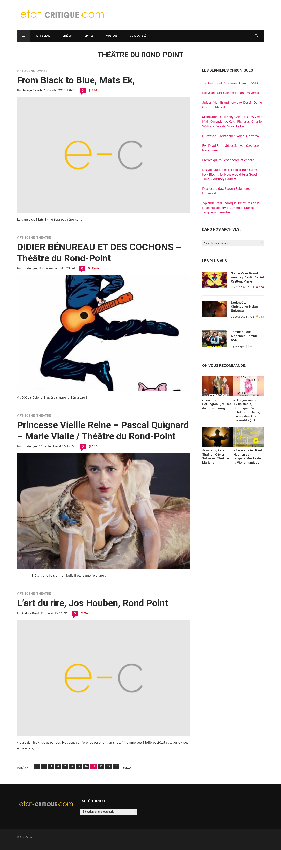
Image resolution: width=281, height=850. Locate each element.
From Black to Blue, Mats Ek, (76, 80)
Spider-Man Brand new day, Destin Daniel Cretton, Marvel (247, 277)
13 (108, 766)
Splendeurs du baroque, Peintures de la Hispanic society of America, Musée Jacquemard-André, (230, 207)
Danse (41, 70)
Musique (111, 35)
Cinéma (67, 35)
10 (86, 766)
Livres (89, 35)
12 (101, 766)
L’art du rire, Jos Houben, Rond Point (92, 603)
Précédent (23, 768)
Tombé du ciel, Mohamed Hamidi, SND (230, 83)
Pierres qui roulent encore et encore (228, 160)
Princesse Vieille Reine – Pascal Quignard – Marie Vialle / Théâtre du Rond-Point (103, 431)
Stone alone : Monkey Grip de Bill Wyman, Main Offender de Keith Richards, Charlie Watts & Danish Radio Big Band (232, 121)
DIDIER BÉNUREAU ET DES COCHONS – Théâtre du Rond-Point (99, 253)
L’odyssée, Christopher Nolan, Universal (230, 92)
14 (115, 766)
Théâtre (43, 237)
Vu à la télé (138, 35)
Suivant (128, 768)
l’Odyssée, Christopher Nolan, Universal (231, 136)
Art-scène (43, 35)
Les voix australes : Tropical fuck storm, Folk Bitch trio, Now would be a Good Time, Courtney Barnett (230, 174)
